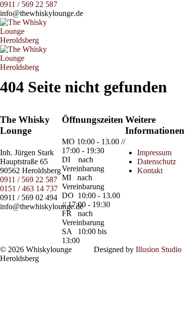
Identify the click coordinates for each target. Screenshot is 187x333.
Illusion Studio (159, 249)
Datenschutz (156, 161)
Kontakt (150, 170)
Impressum (154, 152)
